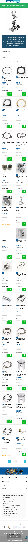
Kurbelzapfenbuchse (9, 273)
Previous (9, 461)
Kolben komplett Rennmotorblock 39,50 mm (21, 373)
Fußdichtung (7, 110)
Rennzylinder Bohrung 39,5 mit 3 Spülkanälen (21, 176)
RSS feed (13, 524)
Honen (4, 240)
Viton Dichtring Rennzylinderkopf (7, 79)
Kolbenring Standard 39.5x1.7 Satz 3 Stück (21, 307)
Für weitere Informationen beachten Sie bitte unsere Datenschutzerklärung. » (14, 539)
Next (25, 461)
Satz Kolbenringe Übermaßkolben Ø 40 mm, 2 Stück (7, 373)
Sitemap (19, 524)
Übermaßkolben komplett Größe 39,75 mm (22, 439)
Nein (17, 536)
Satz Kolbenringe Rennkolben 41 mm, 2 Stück (6, 440)
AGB (8, 524)
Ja (10, 536)
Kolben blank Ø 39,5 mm (21, 240)
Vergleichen (5, 90)
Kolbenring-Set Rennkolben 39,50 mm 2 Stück (7, 406)
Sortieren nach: (11, 61)
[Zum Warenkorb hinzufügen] (9, 94)
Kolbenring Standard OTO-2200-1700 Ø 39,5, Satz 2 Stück (7, 340)
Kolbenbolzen (7, 305)
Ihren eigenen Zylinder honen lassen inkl (21, 209)
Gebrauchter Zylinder (5, 175)
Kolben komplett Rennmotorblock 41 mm (21, 407)
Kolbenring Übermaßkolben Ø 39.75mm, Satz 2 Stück (21, 340)
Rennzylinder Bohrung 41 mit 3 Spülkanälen (7, 209)
